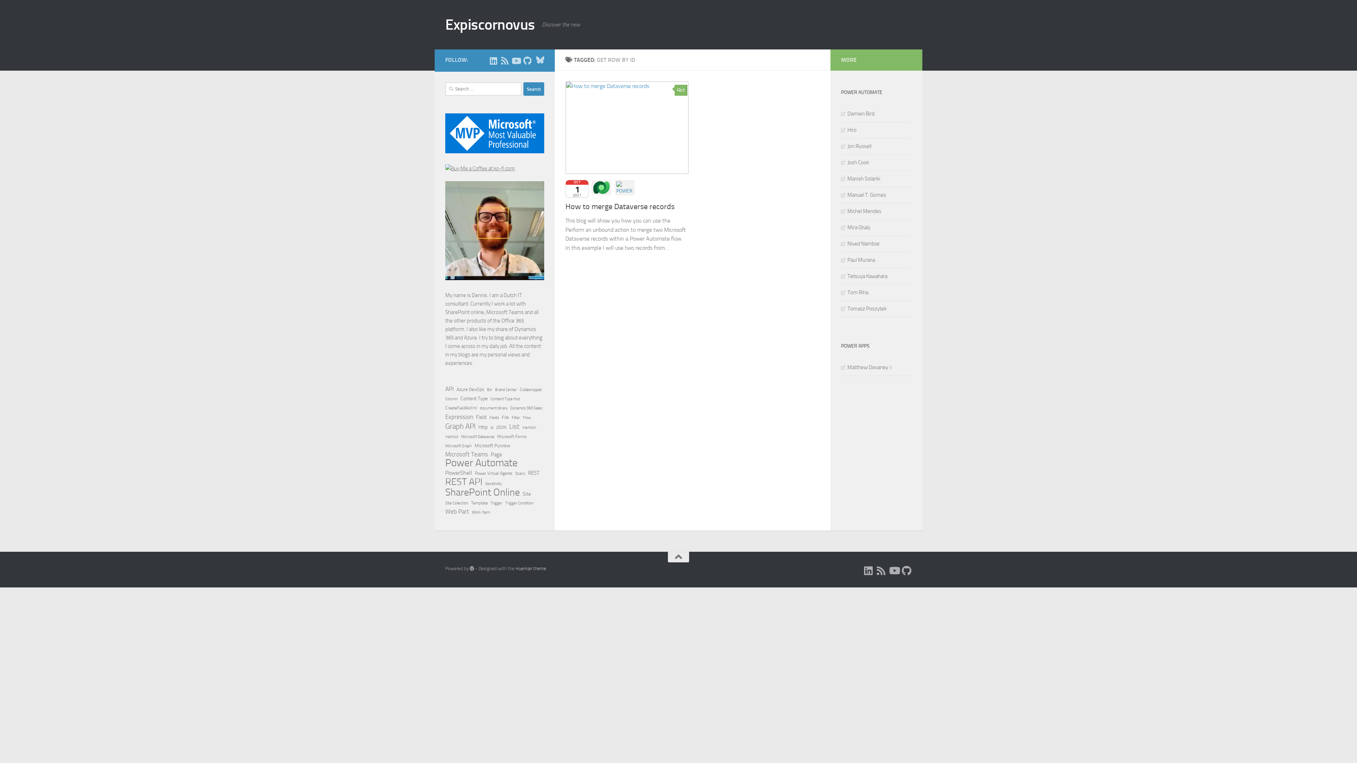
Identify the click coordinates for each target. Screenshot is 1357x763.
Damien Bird (861, 114)
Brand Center (506, 389)
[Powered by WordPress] (472, 568)
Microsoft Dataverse (477, 436)
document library (493, 408)
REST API (463, 482)
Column (451, 399)
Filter (516, 417)
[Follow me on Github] (527, 61)
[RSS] (504, 61)
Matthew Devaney (867, 367)
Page (496, 454)
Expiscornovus (490, 25)
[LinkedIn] (493, 61)
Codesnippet (531, 389)
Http (483, 427)
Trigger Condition (519, 503)
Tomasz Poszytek (867, 309)
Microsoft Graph (458, 445)
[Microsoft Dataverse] (601, 187)
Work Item (481, 512)
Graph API (460, 426)
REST (534, 473)
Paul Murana (861, 260)
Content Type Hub (505, 398)
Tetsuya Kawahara (867, 276)
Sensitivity (493, 483)
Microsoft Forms (512, 436)
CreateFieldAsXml (461, 408)
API (449, 389)
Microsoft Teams (466, 454)
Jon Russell (859, 146)
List (514, 426)
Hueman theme (531, 568)
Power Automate (481, 463)
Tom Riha (857, 292)
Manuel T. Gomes (866, 195)
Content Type (474, 399)
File (505, 417)
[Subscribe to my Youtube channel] (516, 61)
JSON (501, 427)
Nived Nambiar (863, 244)
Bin (489, 390)
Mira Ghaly (858, 227)
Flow (527, 417)
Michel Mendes (864, 211)
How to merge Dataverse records (620, 206)
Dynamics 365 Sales (526, 408)
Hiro (852, 130)
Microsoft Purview (492, 445)
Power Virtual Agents (493, 473)
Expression (459, 416)
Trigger (496, 503)
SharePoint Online (482, 492)
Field (481, 417)
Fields (494, 417)
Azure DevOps (470, 389)
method (451, 436)
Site (527, 494)
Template (479, 503)
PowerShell (458, 472)
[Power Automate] (625, 187)
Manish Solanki (863, 179)
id (491, 427)
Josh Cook (858, 162)
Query (520, 473)
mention (529, 427)
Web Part (457, 511)
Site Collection (456, 503)
